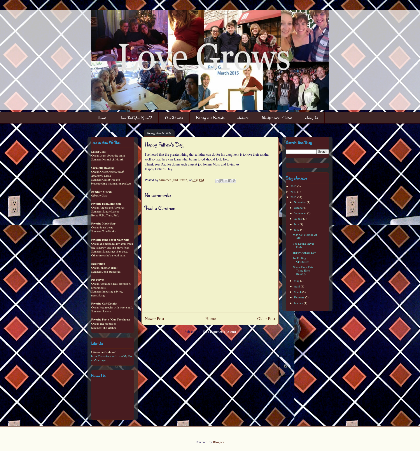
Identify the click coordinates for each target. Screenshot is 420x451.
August (298, 219)
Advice (243, 117)
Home (102, 117)
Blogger (218, 442)
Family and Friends (210, 117)
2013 (293, 192)
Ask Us (312, 117)
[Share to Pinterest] (234, 181)
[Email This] (217, 181)
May (297, 281)
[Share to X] (226, 181)
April (297, 286)
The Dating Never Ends (303, 245)
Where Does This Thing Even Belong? (303, 270)
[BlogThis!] (221, 181)
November (300, 202)
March (298, 292)
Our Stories (174, 117)
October (299, 208)
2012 (293, 197)
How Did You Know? (136, 117)
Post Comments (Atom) (219, 331)
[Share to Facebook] (230, 181)
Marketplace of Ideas (277, 117)
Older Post (266, 318)
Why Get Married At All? (305, 236)
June (297, 230)
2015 (293, 186)
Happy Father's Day (304, 252)
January (299, 303)
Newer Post (154, 318)
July (297, 224)
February (299, 297)
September (300, 213)
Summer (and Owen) (174, 180)
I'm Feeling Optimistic (301, 259)
